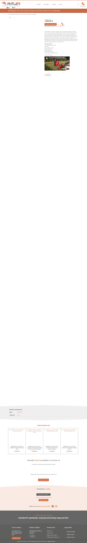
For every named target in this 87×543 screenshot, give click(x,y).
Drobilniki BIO (13, 14)
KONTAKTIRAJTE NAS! (58, 26)
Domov (9, 14)
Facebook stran (50, 530)
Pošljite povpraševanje (50, 24)
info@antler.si (32, 536)
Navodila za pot (16, 538)
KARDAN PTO (19, 412)
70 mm (18, 415)
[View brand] (12, 17)
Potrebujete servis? (43, 479)
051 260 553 (32, 535)
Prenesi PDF (48, 74)
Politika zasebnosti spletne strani (53, 537)
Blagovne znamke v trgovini (52, 535)
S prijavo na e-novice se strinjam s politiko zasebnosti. (44, 497)
